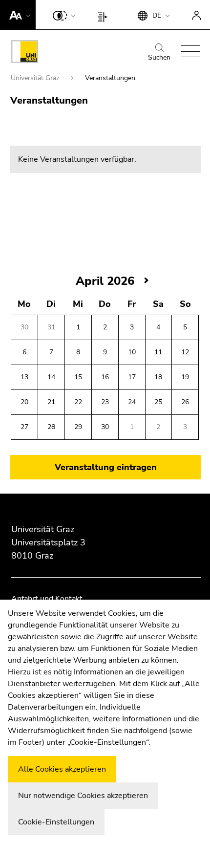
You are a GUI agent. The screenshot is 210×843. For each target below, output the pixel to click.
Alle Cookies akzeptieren (62, 769)
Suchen (159, 57)
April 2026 (105, 281)
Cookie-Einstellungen (56, 822)
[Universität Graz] (24, 53)
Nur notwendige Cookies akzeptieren (83, 795)
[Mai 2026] (146, 281)
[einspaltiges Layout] (104, 14)
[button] (18, 14)
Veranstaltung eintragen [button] (106, 467)
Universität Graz (36, 78)
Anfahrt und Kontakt (47, 598)
